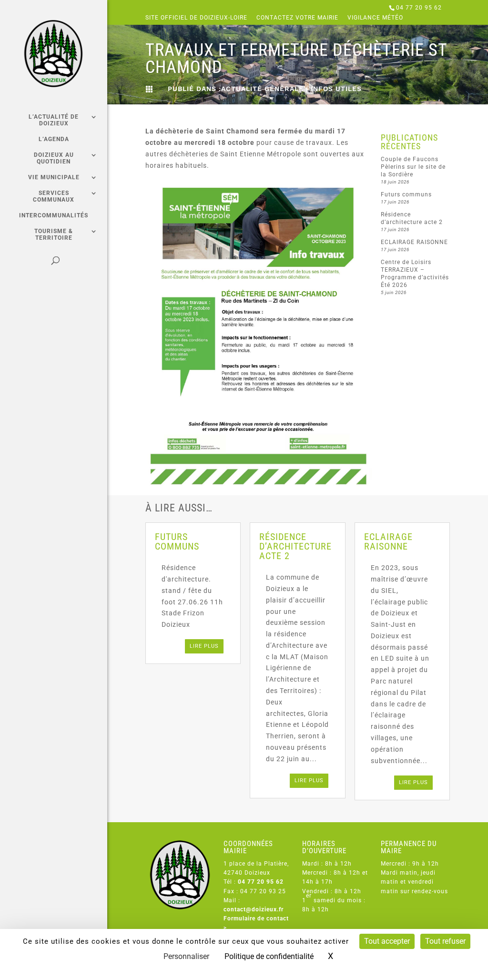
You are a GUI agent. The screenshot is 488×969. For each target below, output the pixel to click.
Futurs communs (406, 194)
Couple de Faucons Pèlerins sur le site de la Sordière (413, 167)
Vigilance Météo (375, 18)
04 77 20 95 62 (419, 7)
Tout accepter (387, 941)
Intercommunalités (53, 215)
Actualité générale (262, 88)
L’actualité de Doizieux (54, 120)
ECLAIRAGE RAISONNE (414, 242)
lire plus (204, 646)
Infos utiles (336, 88)
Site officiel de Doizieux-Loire (196, 18)
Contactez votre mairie (297, 18)
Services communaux (53, 196)
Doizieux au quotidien (54, 158)
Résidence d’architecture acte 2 (295, 546)
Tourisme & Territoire (53, 234)
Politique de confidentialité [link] (269, 956)
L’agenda (54, 139)
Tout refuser (445, 941)
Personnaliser (186, 956)
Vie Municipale (54, 177)
